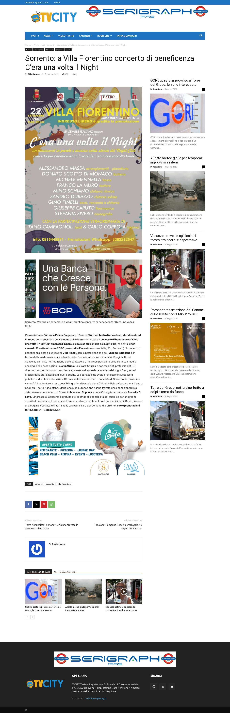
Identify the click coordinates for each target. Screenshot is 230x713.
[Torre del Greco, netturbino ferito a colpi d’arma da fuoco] (177, 420)
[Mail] (162, 687)
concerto (39, 484)
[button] (201, 36)
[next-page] (32, 617)
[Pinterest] (44, 504)
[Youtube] (172, 687)
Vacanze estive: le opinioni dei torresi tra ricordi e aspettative (173, 238)
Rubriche (103, 35)
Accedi (57, 2)
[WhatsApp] (51, 504)
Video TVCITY (66, 35)
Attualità (49, 50)
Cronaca (59, 50)
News (47, 35)
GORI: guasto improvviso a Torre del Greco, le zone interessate (175, 82)
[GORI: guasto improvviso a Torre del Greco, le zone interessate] (43, 591)
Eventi (68, 50)
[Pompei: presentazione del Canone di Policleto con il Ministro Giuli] (177, 343)
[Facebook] (28, 504)
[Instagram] (153, 686)
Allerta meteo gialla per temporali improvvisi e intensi (176, 160)
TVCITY (35, 35)
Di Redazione (34, 74)
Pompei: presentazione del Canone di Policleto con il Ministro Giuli (177, 312)
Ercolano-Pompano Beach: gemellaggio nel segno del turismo (118, 526)
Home (28, 44)
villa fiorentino (64, 484)
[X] (36, 504)
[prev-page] (27, 617)
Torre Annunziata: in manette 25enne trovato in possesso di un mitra (51, 526)
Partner (84, 35)
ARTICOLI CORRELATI (38, 572)
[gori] (101, 289)
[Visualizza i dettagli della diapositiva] (87, 446)
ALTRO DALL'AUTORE (65, 572)
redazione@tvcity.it (95, 698)
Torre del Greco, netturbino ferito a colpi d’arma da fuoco (177, 390)
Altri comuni (48, 44)
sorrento (50, 484)
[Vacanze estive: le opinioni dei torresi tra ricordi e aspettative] (124, 591)
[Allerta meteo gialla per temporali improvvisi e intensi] (83, 591)
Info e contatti (127, 35)
